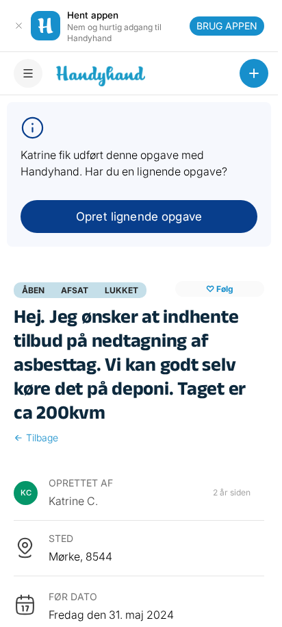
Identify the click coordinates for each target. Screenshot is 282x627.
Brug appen (226, 26)
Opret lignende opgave (139, 216)
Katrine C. (73, 501)
